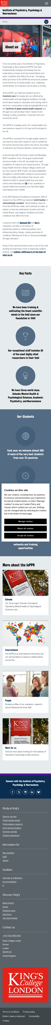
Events (5, 907)
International (11, 650)
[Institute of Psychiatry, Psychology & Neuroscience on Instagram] (25, 792)
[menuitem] (25, 817)
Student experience (11, 836)
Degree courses (9, 817)
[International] (25, 633)
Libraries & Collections (12, 878)
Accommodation (9, 882)
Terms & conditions (11, 1012)
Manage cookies (25, 521)
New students (8, 853)
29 (26, 183)
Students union (9, 911)
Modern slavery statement (14, 1016)
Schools (8, 599)
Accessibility (34, 1016)
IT (3, 886)
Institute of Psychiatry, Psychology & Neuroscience (22, 12)
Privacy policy (29, 1012)
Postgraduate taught (11, 820)
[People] (25, 684)
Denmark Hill (25, 222)
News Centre (8, 903)
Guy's (37, 222)
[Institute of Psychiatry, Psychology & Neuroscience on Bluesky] (38, 792)
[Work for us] (25, 731)
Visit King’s (7, 914)
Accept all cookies (25, 536)
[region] (25, 512)
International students (12, 828)
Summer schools (10, 832)
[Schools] (25, 583)
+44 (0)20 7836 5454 (12, 936)
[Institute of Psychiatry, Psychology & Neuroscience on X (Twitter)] (19, 792)
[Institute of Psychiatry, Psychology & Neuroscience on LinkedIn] (32, 792)
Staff (5, 857)
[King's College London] (25, 983)
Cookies (6, 1021)
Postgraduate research (13, 824)
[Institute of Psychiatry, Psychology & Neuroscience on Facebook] (12, 792)
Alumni (5, 861)
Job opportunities (10, 918)
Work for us (10, 747)
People (8, 700)
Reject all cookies (25, 528)
